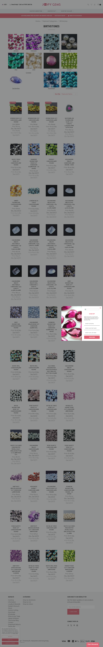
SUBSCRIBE (92, 337)
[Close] (100, 308)
